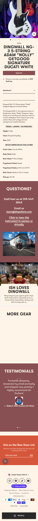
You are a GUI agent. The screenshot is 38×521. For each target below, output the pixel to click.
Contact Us (25, 493)
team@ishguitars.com (19, 211)
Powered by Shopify (24, 505)
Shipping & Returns (10, 490)
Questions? (7, 90)
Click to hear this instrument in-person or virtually (19, 221)
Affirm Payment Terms (26, 490)
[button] (5, 461)
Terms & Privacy (14, 493)
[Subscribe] (31, 455)
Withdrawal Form (19, 496)
